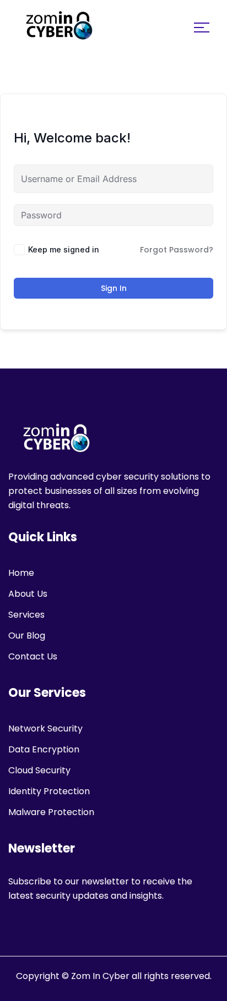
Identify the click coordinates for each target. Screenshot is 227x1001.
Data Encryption (43, 749)
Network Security (45, 728)
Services (26, 614)
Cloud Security (39, 770)
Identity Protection (49, 791)
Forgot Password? (176, 249)
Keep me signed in (63, 249)
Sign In (114, 288)
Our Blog (26, 635)
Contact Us (32, 656)
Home (21, 572)
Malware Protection (51, 812)
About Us (27, 593)
